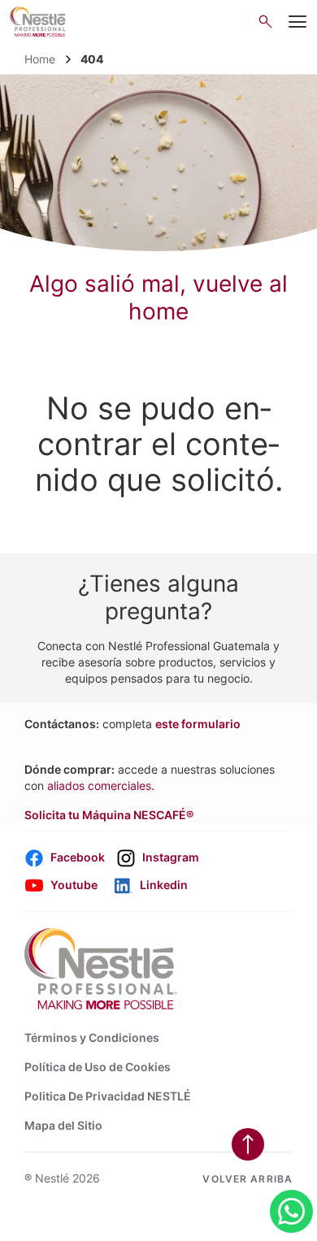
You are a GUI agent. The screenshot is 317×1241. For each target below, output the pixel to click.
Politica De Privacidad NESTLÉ (107, 1096)
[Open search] (265, 22)
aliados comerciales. (100, 785)
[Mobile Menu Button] (298, 22)
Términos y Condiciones (91, 1037)
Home (39, 59)
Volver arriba (247, 1179)
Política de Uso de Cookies (97, 1067)
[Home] (38, 22)
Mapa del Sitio (63, 1125)
